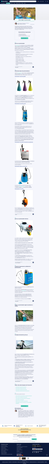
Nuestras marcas (19, 448)
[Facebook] (34, 452)
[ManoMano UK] (20, 455)
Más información (33, 441)
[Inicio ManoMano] (5, 1)
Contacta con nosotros (4, 448)
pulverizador (17, 45)
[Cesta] (47, 1)
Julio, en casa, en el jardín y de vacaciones (21, 397)
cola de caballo (24, 290)
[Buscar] (10, 1)
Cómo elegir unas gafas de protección (21, 388)
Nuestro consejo (19, 445)
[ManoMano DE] (22, 455)
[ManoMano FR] (17, 455)
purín (33, 289)
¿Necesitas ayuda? (3, 447)
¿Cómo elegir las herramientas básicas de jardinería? (23, 398)
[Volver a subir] (47, 455)
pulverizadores (20, 72)
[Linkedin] (32, 452)
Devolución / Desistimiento (4, 446)
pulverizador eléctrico (22, 186)
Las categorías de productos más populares (22, 446)
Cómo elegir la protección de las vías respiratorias (22, 390)
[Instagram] (36, 452)
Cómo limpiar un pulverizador (20, 399)
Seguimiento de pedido (4, 445)
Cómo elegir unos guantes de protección (21, 389)
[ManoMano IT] (19, 455)
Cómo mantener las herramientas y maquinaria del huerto (24, 395)
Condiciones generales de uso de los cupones (6, 454)
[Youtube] (38, 452)
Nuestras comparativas (19, 447)
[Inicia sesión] (45, 1)
